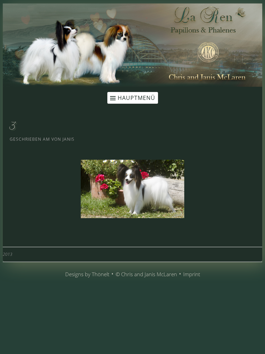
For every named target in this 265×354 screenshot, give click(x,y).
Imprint (191, 274)
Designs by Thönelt (87, 274)
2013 (7, 254)
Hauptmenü (136, 98)
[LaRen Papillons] (132, 84)
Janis (68, 139)
